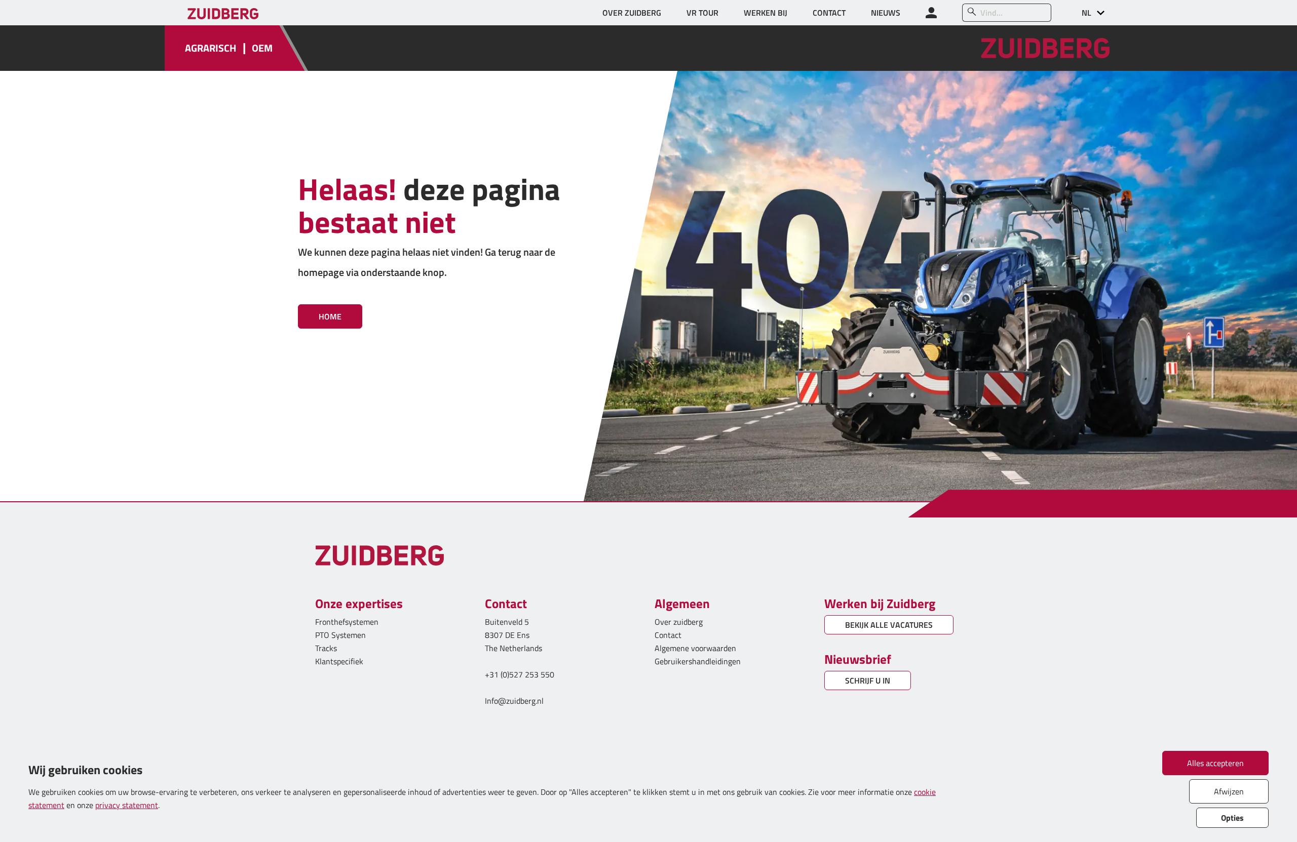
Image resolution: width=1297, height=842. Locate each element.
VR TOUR (702, 13)
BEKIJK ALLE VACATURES (889, 625)
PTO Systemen (340, 635)
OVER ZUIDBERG (631, 13)
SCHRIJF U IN (867, 680)
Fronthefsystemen (346, 622)
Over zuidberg (679, 622)
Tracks (326, 648)
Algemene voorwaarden (695, 648)
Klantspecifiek (339, 661)
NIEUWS (885, 13)
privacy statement (126, 805)
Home (330, 316)
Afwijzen (1229, 791)
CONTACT (829, 13)
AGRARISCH (211, 48)
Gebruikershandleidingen (698, 661)
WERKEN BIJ (765, 13)
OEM (262, 48)
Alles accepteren (1215, 763)
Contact (668, 635)
